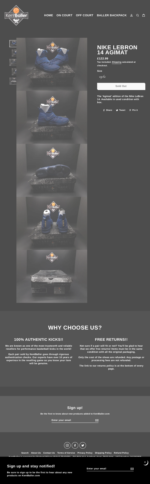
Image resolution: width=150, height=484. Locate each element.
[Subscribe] (132, 468)
